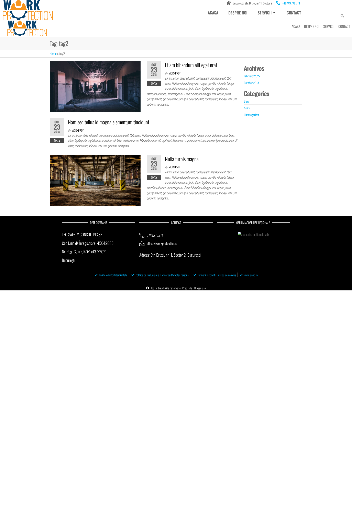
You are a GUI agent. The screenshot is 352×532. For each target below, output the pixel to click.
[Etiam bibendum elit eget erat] (95, 85)
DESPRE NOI (238, 13)
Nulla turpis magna (182, 159)
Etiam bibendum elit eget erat (191, 65)
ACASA (213, 13)
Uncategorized (252, 114)
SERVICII (328, 26)
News (247, 108)
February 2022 (252, 76)
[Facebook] (334, 5)
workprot (175, 73)
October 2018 (251, 82)
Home (53, 53)
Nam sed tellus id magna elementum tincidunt (108, 122)
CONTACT (294, 13)
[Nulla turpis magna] (95, 179)
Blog (246, 101)
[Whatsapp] (321, 5)
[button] (342, 16)
